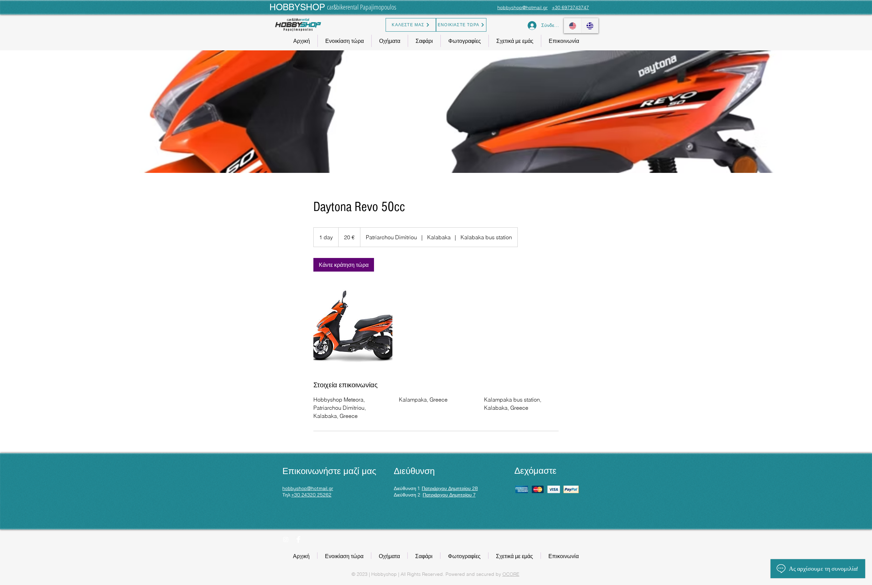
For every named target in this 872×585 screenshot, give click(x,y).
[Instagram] (285, 539)
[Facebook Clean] (298, 539)
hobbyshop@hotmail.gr (522, 7)
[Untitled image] (352, 326)
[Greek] (589, 25)
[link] (343, 265)
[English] (572, 25)
